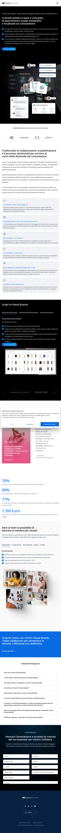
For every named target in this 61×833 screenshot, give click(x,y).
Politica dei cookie (37, 822)
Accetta (11, 424)
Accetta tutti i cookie (50, 424)
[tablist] (27, 312)
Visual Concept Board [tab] (46, 312)
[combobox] (32, 812)
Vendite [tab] (42, 545)
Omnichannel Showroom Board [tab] (28, 312)
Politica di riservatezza (24, 822)
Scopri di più (8, 344)
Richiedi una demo (8, 49)
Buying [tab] (36, 545)
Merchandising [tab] (27, 545)
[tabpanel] (30, 348)
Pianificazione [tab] (6, 545)
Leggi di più (8, 460)
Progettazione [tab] (16, 545)
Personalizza (29, 424)
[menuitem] (24, 822)
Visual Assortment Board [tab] (9, 312)
